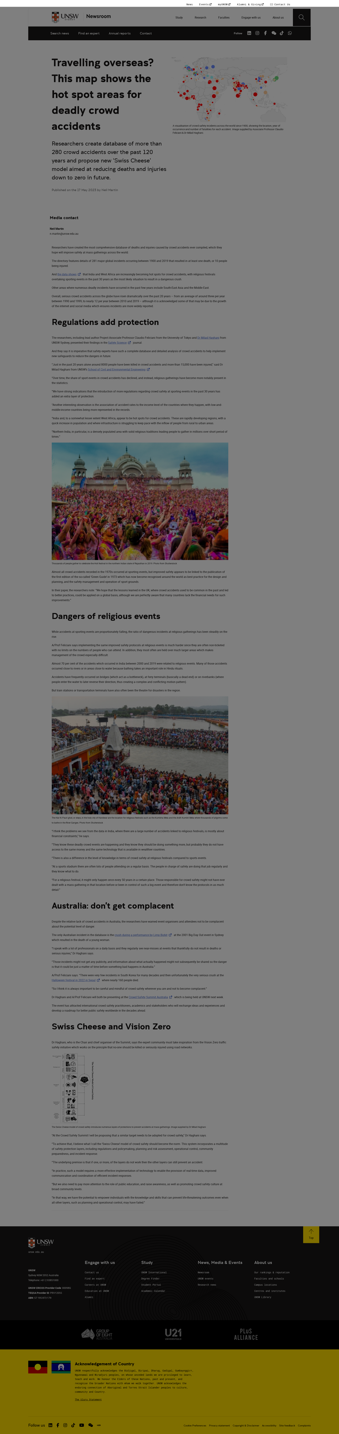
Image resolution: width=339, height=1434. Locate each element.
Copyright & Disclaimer (246, 1425)
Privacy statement (219, 1425)
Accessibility (269, 1425)
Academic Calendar (153, 1291)
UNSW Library (262, 1297)
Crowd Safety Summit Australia (151, 997)
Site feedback (287, 1425)
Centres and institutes (269, 1291)
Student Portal (151, 1284)
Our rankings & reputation (272, 1272)
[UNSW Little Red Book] (99, 1425)
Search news (59, 33)
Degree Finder (150, 1278)
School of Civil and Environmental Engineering (119, 369)
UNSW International (154, 1272)
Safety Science (120, 343)
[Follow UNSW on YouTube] (82, 1425)
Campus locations (265, 1284)
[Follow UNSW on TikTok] (282, 33)
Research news (207, 1284)
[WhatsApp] (290, 33)
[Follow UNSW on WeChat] (273, 33)
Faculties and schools (269, 1278)
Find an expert (89, 33)
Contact (146, 33)
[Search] (302, 17)
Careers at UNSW (95, 1284)
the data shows (69, 274)
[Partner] (96, 17)
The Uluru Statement (88, 1399)
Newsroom (203, 1272)
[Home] (65, 17)
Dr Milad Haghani (208, 338)
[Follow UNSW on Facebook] (265, 33)
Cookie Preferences (195, 1425)
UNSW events (205, 1278)
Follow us (36, 1425)
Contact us (92, 1272)
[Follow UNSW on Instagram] (257, 33)
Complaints (304, 1425)
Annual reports (120, 33)
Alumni (89, 1297)
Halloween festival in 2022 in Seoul (76, 980)
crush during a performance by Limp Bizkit (144, 935)
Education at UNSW (97, 1291)
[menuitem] (179, 17)
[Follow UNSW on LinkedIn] (249, 33)
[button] (311, 1234)
